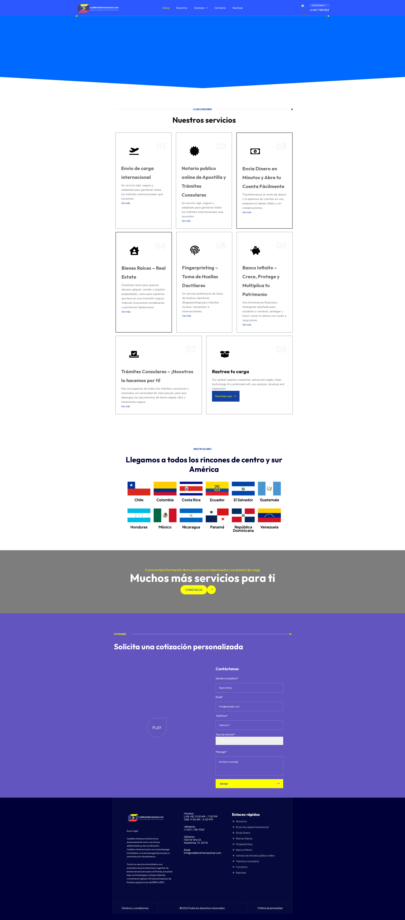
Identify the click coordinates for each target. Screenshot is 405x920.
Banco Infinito (244, 850)
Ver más (125, 203)
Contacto (220, 7)
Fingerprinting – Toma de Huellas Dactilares (200, 276)
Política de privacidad (270, 908)
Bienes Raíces (244, 838)
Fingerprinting (244, 844)
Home (166, 7)
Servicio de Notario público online (255, 855)
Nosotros (181, 7)
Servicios (199, 7)
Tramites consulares (247, 861)
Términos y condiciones (135, 908)
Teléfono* (221, 715)
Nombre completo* (227, 678)
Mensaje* (221, 751)
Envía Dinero (243, 833)
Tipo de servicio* (225, 734)
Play (156, 727)
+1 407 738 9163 (319, 10)
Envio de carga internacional (252, 827)
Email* (219, 697)
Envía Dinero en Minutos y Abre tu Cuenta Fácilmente (263, 177)
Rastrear (238, 7)
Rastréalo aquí (223, 396)
